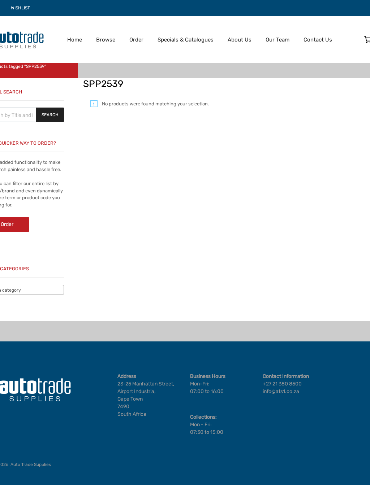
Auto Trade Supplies (30, 464)
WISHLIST (20, 7)
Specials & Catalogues (186, 39)
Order (136, 39)
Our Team (277, 39)
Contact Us (318, 39)
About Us (239, 39)
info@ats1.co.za (281, 391)
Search (50, 114)
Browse (105, 39)
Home (74, 39)
